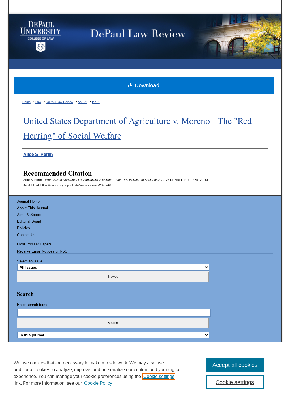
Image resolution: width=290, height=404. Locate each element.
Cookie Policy (98, 383)
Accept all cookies (234, 365)
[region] (145, 373)
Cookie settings (158, 376)
